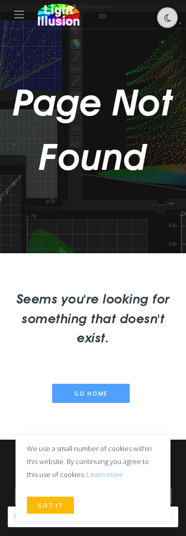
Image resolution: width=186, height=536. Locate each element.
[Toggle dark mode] (167, 17)
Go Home (91, 393)
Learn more (105, 474)
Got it (50, 505)
